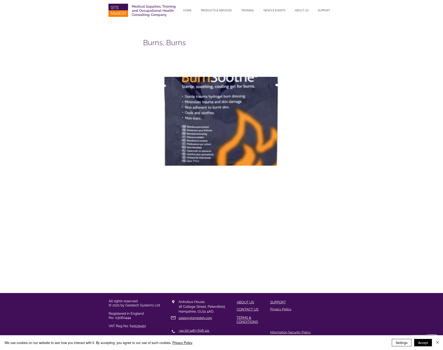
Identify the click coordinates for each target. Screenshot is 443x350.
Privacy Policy (182, 342)
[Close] (437, 342)
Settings (401, 342)
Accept (423, 342)
